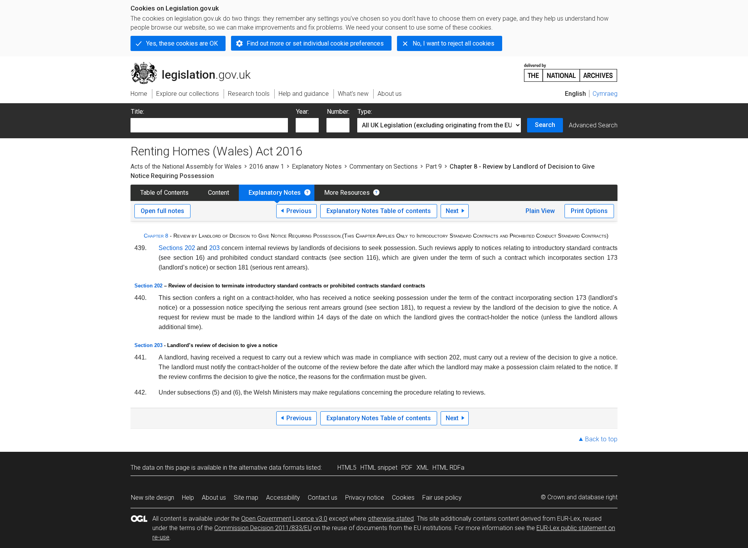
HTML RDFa (448, 467)
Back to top (601, 439)
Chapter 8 (156, 236)
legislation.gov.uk (195, 65)
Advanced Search (593, 125)
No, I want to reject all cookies (453, 43)
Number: (338, 111)
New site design (152, 497)
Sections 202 (177, 248)
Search (545, 125)
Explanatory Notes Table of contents (378, 211)
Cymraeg (605, 93)
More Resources (347, 192)
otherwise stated (391, 518)
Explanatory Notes (317, 166)
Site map (246, 497)
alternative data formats (272, 467)
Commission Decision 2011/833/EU (263, 528)
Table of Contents (164, 192)
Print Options (589, 211)
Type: (365, 111)
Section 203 (148, 345)
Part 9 (433, 166)
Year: (302, 111)
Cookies (403, 497)
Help (188, 497)
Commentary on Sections (383, 166)
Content (218, 192)
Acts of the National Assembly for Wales (186, 166)
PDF (407, 467)
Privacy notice (364, 497)
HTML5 (346, 467)
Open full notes (162, 211)
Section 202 (148, 286)
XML (422, 467)
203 (214, 248)
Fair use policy (442, 497)
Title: (137, 111)
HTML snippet (378, 467)
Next (452, 211)
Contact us (322, 497)
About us (214, 497)
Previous (299, 211)
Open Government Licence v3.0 (284, 518)
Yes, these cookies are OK (182, 43)
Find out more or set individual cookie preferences (315, 43)
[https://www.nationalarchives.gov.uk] (570, 69)
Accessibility (283, 497)
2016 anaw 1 (266, 166)
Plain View (540, 211)
